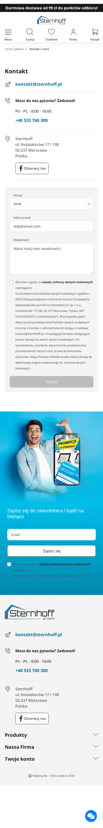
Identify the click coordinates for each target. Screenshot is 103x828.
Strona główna (14, 49)
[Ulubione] (51, 32)
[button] (30, 32)
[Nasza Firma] (95, 747)
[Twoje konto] (95, 759)
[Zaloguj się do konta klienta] (73, 32)
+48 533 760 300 (31, 120)
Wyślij (51, 381)
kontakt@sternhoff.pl (38, 84)
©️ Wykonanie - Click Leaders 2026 (51, 776)
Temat (17, 195)
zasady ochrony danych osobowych (67, 282)
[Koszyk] (95, 32)
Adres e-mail (21, 217)
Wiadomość (21, 240)
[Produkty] (95, 735)
